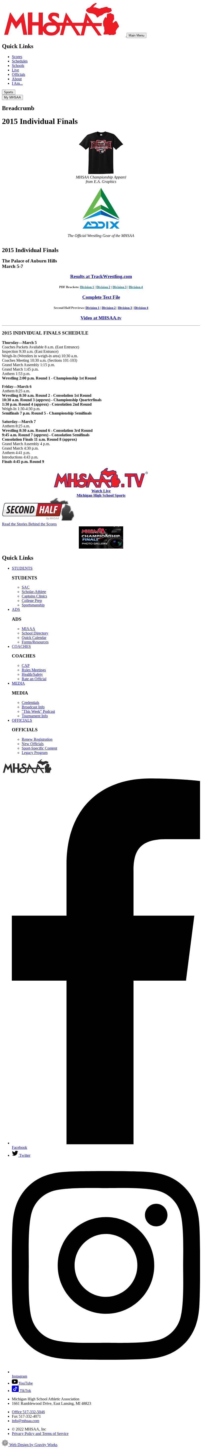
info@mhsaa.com (25, 1421)
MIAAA (28, 629)
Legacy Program (35, 753)
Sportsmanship (33, 605)
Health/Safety (32, 674)
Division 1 (87, 287)
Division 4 (136, 287)
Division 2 (103, 287)
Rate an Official (34, 679)
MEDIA (18, 683)
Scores (17, 57)
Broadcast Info (33, 707)
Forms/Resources (35, 642)
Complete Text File (101, 297)
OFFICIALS (22, 720)
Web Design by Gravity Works (32, 1445)
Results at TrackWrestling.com (101, 276)
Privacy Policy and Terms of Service (40, 1433)
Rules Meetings (34, 670)
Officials (18, 74)
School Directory (35, 633)
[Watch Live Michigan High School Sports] (101, 486)
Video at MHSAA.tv (101, 317)
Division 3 (120, 287)
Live (15, 70)
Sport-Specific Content (39, 748)
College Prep (32, 600)
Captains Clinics (34, 596)
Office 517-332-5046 (28, 1412)
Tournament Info (35, 716)
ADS (16, 609)
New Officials (33, 744)
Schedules (20, 61)
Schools (18, 65)
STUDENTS (22, 568)
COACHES (21, 646)
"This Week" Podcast (38, 711)
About (17, 79)
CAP (26, 665)
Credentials (30, 702)
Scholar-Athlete (34, 592)
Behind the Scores (29, 524)
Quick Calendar (34, 637)
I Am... (17, 83)
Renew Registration (37, 739)
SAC (26, 587)
